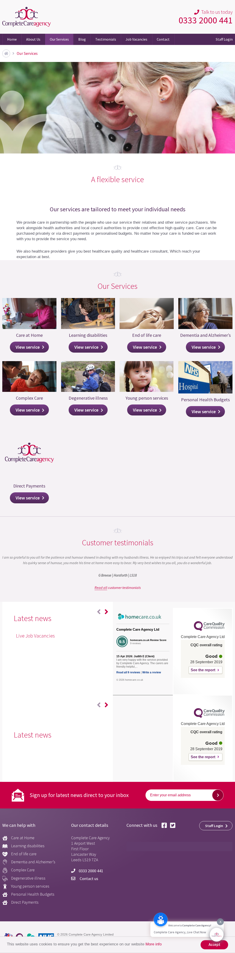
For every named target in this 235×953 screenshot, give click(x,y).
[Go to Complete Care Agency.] (6, 53)
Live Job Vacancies (35, 636)
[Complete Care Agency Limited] (26, 17)
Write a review (151, 672)
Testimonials (105, 39)
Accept (214, 944)
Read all (101, 587)
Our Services (59, 39)
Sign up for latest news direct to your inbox (79, 795)
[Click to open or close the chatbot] (217, 935)
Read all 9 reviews (128, 672)
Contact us (88, 878)
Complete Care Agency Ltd (137, 629)
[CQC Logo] (209, 630)
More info (153, 944)
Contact (163, 39)
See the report (203, 670)
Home (12, 39)
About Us (33, 39)
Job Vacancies (136, 39)
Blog (82, 39)
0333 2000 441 (206, 20)
